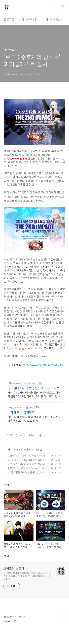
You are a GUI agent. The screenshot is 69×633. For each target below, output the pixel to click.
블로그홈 (9, 19)
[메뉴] (62, 6)
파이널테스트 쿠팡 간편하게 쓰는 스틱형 (33, 388)
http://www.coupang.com (22, 383)
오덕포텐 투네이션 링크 (14, 616)
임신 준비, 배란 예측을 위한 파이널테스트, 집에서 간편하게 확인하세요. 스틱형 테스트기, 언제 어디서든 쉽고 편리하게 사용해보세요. (34, 394)
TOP (62, 617)
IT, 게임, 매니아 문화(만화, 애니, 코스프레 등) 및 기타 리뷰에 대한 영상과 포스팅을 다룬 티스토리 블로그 (27, 576)
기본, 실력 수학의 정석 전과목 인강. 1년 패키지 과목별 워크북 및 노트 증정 (34, 418)
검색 (54, 6)
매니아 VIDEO (30, 19)
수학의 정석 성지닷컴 (21, 412)
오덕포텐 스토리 (13, 568)
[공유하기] (17, 435)
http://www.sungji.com (21, 407)
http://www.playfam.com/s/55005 (43, 364)
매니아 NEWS (54, 19)
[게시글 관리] (21, 435)
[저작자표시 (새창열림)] (40, 435)
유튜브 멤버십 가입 (12, 621)
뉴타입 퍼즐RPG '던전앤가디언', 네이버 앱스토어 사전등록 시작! (27, 474)
